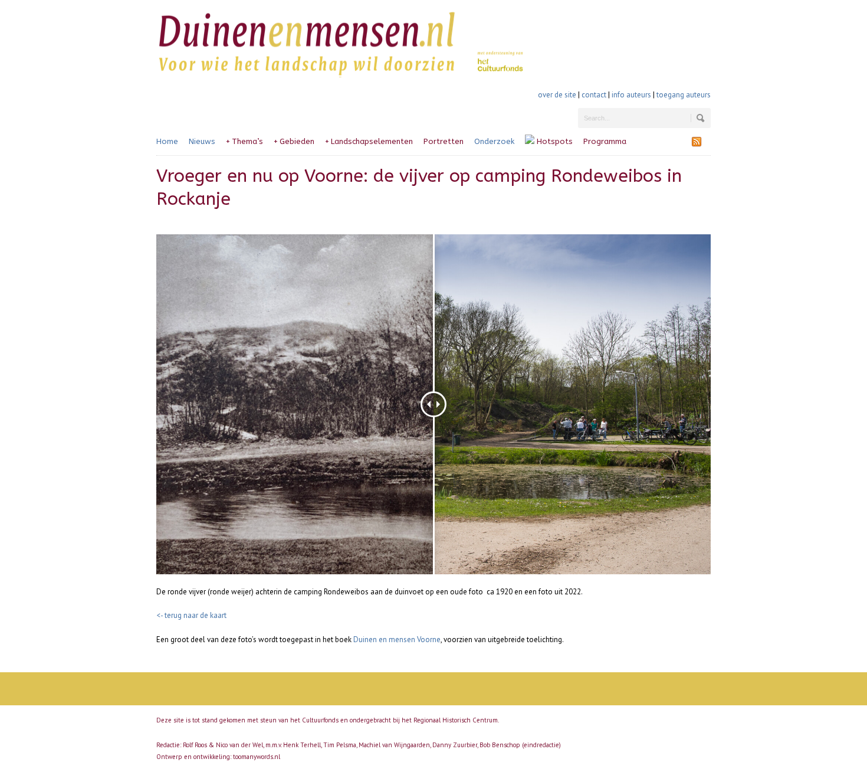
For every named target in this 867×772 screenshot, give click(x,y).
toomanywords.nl (256, 757)
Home (167, 141)
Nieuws (202, 141)
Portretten (443, 141)
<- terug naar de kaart (191, 615)
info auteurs (631, 95)
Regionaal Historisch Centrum (455, 720)
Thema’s (244, 141)
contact (594, 95)
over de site (557, 95)
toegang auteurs (683, 95)
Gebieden (294, 141)
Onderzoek (494, 141)
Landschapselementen (369, 141)
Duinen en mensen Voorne (397, 639)
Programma (604, 141)
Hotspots (553, 141)
